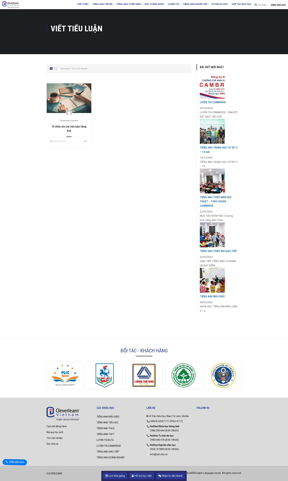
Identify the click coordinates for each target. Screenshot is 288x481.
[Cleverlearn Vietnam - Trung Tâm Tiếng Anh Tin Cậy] (10, 5)
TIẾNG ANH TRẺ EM (102, 4)
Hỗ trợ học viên (143, 475)
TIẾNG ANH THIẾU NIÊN (128, 4)
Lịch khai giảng (117, 475)
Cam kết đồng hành (56, 426)
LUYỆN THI (173, 4)
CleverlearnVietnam (69, 120)
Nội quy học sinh (54, 432)
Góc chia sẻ (52, 443)
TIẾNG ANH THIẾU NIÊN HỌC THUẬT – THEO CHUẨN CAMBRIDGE (216, 201)
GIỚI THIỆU (82, 4)
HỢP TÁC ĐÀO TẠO (241, 4)
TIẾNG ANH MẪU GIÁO (212, 296)
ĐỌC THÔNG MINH (154, 4)
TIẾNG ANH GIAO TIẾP (107, 451)
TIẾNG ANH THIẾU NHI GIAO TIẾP (218, 251)
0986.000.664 (278, 5)
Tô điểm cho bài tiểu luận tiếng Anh (69, 128)
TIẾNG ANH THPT (105, 434)
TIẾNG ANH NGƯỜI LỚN (195, 4)
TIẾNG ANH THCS (105, 428)
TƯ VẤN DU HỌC (219, 4)
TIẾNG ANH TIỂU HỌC (107, 422)
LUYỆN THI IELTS (105, 440)
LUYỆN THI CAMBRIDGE (213, 102)
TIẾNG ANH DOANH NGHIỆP (110, 457)
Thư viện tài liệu (54, 438)
